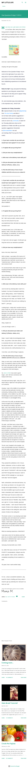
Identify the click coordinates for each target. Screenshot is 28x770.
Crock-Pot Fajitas (8, 743)
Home (3, 6)
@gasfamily (22, 111)
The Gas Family (8, 113)
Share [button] (23, 596)
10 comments (9, 677)
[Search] (22, 2)
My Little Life (7, 2)
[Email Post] (17, 596)
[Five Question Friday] (14, 54)
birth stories (11, 596)
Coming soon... (7, 663)
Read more (23, 677)
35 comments (9, 758)
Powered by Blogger (15, 766)
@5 (7, 130)
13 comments (9, 717)
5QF (6, 596)
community (16, 120)
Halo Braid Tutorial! (10, 703)
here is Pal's (7, 373)
